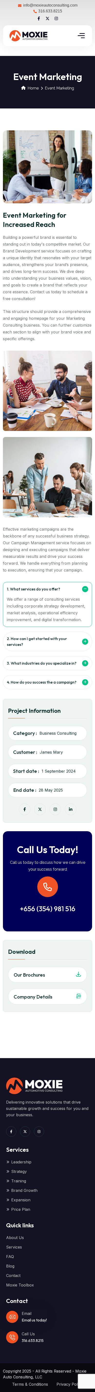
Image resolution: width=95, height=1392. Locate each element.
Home (33, 88)
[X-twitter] (47, 18)
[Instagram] (56, 18)
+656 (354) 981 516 (47, 908)
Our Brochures (29, 975)
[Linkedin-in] (70, 809)
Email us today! (34, 1320)
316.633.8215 (33, 1340)
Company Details (33, 997)
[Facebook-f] (39, 18)
